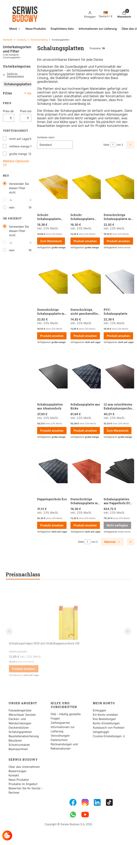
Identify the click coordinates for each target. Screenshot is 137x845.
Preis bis (25, 111)
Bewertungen (17, 771)
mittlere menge (19, 146)
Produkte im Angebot (23, 784)
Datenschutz (59, 740)
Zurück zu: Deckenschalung (15, 75)
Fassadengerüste (20, 710)
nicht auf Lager (19, 139)
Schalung (21, 39)
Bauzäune (15, 740)
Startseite (7, 39)
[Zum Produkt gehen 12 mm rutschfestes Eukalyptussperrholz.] (119, 373)
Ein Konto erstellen (105, 714)
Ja (10, 200)
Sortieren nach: (46, 137)
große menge (18, 154)
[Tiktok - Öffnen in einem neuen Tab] (109, 802)
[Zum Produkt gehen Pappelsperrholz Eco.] (52, 468)
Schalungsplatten (20, 732)
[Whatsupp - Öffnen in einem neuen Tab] (72, 814)
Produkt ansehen (85, 241)
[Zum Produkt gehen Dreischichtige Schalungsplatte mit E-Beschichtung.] (52, 279)
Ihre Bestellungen (104, 719)
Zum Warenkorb (51, 241)
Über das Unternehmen (24, 767)
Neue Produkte (19, 779)
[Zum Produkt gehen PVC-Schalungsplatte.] (119, 279)
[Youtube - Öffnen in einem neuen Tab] (85, 814)
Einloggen (99, 710)
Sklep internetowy (64, 839)
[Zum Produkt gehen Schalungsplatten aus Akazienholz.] (52, 373)
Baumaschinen (18, 749)
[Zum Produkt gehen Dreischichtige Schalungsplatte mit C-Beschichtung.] (119, 184)
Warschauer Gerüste (22, 714)
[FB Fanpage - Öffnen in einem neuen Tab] (72, 802)
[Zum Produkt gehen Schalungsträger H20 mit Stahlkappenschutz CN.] (68, 613)
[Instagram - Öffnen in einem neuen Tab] (85, 802)
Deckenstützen (19, 727)
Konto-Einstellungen (106, 723)
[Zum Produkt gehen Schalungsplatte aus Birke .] (85, 373)
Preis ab (8, 111)
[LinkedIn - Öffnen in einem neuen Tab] (97, 802)
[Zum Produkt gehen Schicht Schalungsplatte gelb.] (85, 184)
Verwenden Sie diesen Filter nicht (19, 188)
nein (11, 207)
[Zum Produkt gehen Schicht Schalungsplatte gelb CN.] (52, 184)
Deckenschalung (39, 39)
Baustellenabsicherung (24, 736)
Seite (106, 144)
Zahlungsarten (60, 722)
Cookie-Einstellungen (107, 736)
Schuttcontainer (19, 744)
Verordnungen (60, 735)
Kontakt (14, 775)
